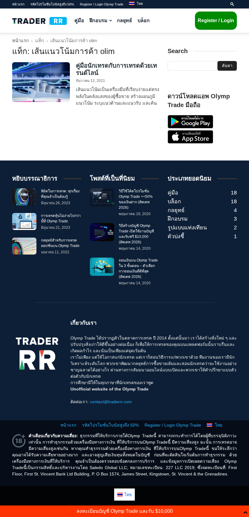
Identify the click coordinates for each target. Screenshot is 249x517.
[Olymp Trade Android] (190, 126)
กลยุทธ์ (124, 20)
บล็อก (144, 20)
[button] (232, 4)
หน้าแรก (18, 4)
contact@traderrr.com (111, 401)
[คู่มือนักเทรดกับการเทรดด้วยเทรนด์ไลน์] (41, 82)
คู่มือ (79, 20)
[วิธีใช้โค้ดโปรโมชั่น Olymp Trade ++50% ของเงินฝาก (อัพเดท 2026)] (102, 197)
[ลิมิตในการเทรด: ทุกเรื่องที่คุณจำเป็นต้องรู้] (24, 196)
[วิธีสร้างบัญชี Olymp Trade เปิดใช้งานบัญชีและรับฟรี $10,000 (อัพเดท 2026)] (102, 232)
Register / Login (216, 20)
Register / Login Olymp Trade (101, 4)
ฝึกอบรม (98, 20)
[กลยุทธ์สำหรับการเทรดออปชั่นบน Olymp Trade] (24, 246)
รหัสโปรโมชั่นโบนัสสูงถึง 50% (52, 4)
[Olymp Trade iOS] (190, 142)
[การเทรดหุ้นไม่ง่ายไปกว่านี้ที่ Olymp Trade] (24, 221)
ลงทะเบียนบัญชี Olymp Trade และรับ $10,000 (125, 511)
